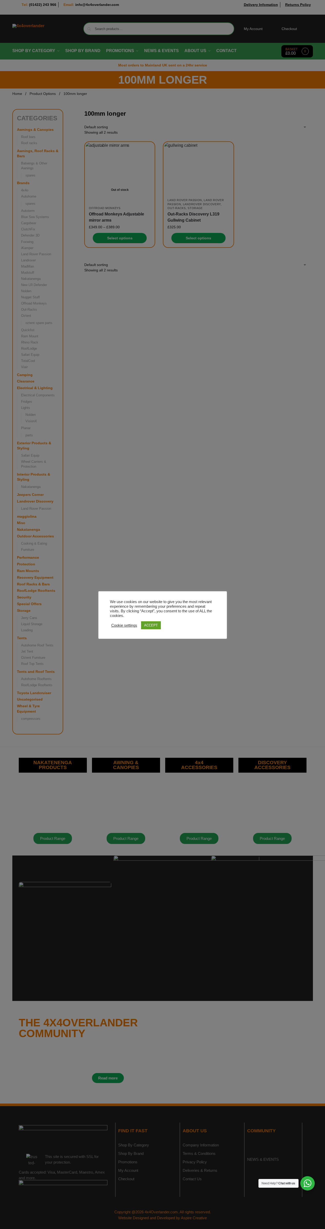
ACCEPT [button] (151, 625)
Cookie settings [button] (124, 625)
